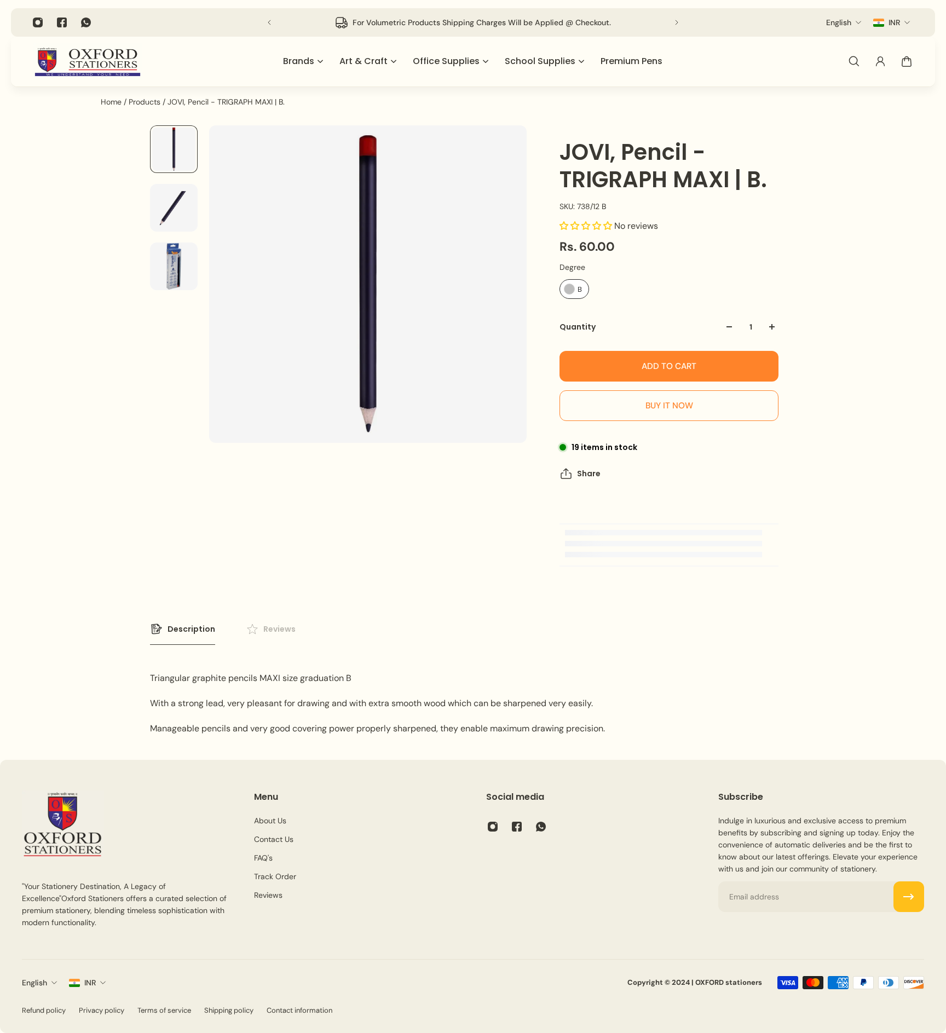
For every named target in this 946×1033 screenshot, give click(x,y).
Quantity (577, 326)
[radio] (574, 289)
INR (90, 983)
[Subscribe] (908, 896)
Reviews (279, 629)
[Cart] (906, 61)
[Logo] (87, 61)
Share (589, 473)
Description (191, 629)
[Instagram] (38, 22)
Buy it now (669, 405)
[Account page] (880, 61)
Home (112, 102)
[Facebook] (62, 22)
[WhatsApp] (86, 22)
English (34, 983)
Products (146, 102)
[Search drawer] (854, 61)
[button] (586, 226)
